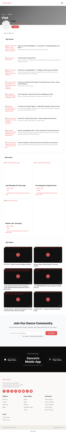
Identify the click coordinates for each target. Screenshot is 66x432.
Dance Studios (49, 399)
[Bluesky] (31, 391)
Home (3, 14)
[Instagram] (11, 391)
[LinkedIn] (15, 391)
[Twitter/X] (7, 391)
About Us (5, 399)
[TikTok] (27, 391)
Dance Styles (48, 407)
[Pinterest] (19, 391)
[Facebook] (4, 391)
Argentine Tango (28, 407)
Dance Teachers (49, 402)
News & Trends (49, 409)
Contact (5, 402)
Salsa (25, 399)
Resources (5, 404)
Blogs (4, 407)
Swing (25, 409)
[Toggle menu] (62, 3)
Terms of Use (6, 420)
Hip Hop (26, 404)
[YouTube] (23, 391)
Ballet (25, 402)
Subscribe (51, 333)
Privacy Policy (6, 417)
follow (15, 26)
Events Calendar (49, 404)
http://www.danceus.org (18, 23)
